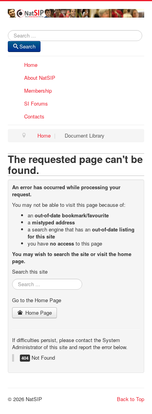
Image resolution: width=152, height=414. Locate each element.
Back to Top (130, 399)
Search (27, 46)
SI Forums (36, 103)
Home (30, 64)
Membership (38, 90)
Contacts (34, 116)
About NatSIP (39, 77)
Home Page (38, 312)
